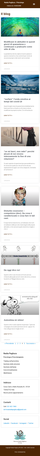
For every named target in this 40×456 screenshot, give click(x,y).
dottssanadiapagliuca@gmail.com (14, 409)
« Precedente (9, 343)
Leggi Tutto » (8, 63)
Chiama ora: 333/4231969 (14, 5)
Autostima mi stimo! (14, 320)
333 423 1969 (11, 406)
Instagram (23, 423)
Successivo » (31, 343)
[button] (34, 4)
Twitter (30, 423)
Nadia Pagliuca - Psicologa (14, 2)
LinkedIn (6, 423)
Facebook (14, 423)
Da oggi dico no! (12, 270)
